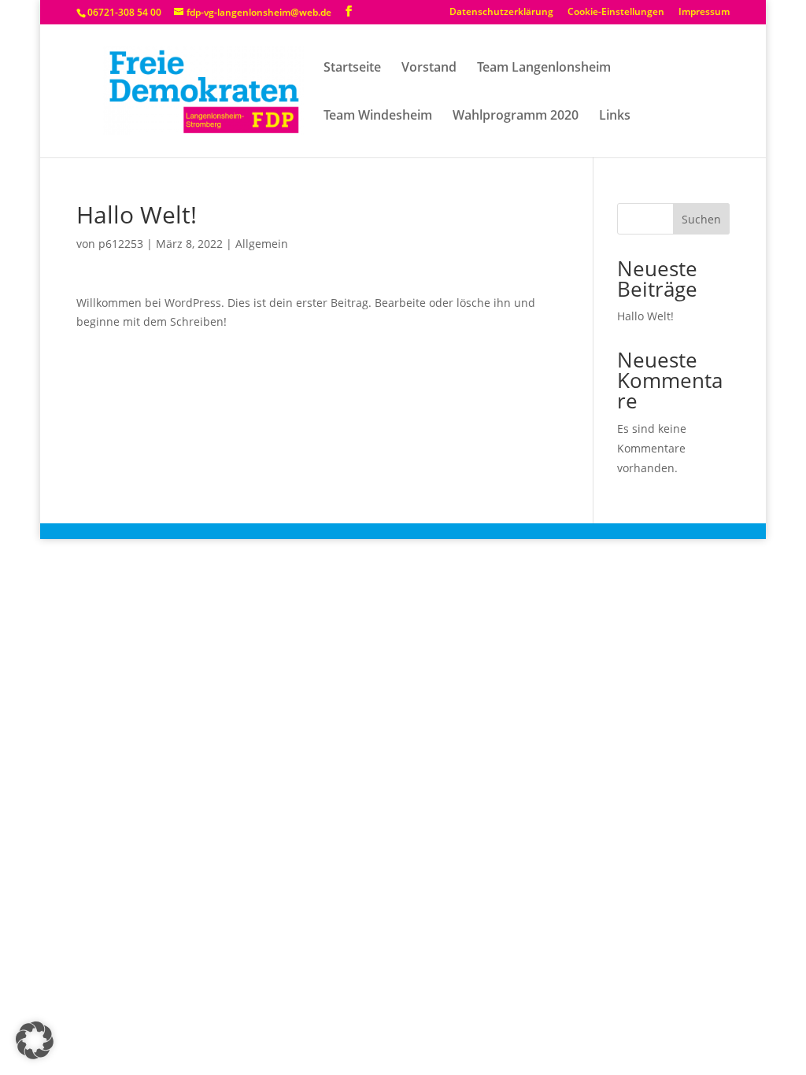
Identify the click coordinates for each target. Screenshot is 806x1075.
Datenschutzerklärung (501, 12)
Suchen (701, 219)
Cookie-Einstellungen (616, 12)
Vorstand (429, 68)
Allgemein (261, 243)
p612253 (120, 243)
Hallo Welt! (645, 315)
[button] (34, 1040)
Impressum (704, 12)
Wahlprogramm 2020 (516, 116)
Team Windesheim (378, 116)
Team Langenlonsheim (544, 68)
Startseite (352, 68)
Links (614, 116)
